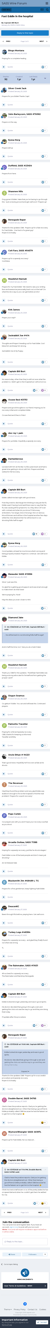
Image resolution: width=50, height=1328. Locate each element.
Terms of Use (7, 1325)
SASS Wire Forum (14, 3)
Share (12, 1254)
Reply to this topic (25, 33)
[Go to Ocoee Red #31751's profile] (4, 401)
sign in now (14, 1227)
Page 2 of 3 (25, 41)
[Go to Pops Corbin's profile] (4, 815)
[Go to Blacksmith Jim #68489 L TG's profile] (4, 882)
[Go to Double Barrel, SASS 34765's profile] (4, 1100)
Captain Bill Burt (11, 23)
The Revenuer (15, 783)
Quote (10, 67)
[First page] (3, 41)
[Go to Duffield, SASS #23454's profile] (4, 167)
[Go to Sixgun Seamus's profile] (4, 697)
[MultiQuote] (3, 67)
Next (42, 41)
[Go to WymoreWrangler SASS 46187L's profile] (4, 1133)
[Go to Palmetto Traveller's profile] (4, 725)
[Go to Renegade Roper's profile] (4, 221)
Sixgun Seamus (16, 696)
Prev (8, 41)
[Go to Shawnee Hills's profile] (4, 193)
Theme (7, 1309)
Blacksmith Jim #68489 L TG (23, 881)
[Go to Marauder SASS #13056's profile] (4, 575)
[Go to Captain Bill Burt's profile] (4, 373)
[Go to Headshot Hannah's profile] (4, 280)
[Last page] (47, 41)
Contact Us (32, 1309)
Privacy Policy (19, 1309)
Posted (17, 53)
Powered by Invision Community (25, 1315)
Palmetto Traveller (18, 724)
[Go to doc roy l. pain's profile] (4, 434)
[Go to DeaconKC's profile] (4, 908)
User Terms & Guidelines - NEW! (18, 1286)
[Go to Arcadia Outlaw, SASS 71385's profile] (4, 843)
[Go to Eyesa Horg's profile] (4, 141)
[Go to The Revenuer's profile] (4, 784)
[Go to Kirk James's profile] (4, 311)
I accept (43, 1322)
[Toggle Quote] (5, 627)
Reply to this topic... (14, 1242)
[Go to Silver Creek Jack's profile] (4, 90)
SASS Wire (20, 25)
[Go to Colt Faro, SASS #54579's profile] (4, 252)
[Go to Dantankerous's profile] (4, 460)
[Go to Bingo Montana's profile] (4, 52)
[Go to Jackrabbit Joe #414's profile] (4, 337)
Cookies (42, 1309)
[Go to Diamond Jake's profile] (4, 619)
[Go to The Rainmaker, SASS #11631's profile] (4, 967)
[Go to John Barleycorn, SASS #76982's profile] (4, 115)
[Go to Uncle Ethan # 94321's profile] (4, 756)
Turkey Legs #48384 (19, 932)
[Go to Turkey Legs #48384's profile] (4, 933)
